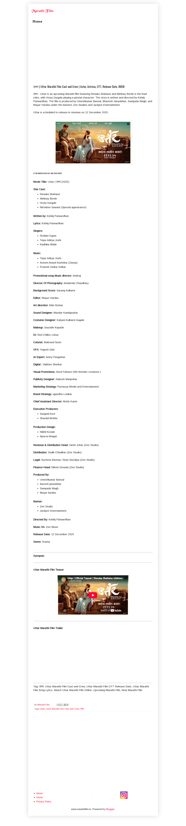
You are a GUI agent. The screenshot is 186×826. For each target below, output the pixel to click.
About (39, 793)
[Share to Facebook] (65, 705)
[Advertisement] (94, 40)
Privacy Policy (43, 801)
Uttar (42, 709)
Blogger (110, 809)
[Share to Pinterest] (67, 705)
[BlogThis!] (60, 705)
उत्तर (82, 709)
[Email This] (58, 705)
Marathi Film (43, 705)
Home (37, 21)
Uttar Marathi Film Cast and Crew (62, 709)
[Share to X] (62, 705)
